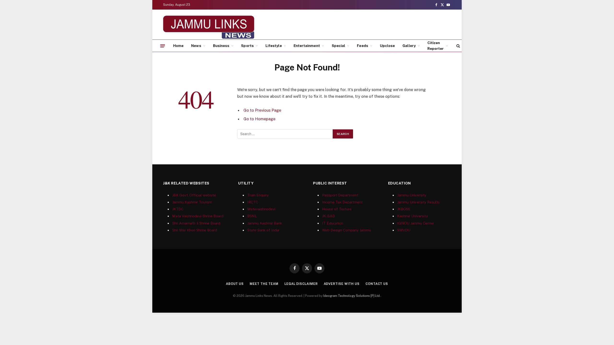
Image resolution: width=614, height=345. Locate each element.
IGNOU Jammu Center (415, 223)
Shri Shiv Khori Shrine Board (194, 230)
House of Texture (337, 209)
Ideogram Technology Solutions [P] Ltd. (352, 296)
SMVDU (403, 230)
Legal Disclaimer (301, 284)
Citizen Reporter (435, 46)
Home (178, 46)
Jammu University (411, 195)
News (196, 46)
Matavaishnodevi (261, 209)
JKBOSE (404, 209)
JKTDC (177, 209)
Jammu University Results (418, 202)
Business (221, 46)
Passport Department (340, 195)
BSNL (252, 216)
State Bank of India (263, 230)
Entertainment (307, 46)
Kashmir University (412, 216)
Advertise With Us (342, 284)
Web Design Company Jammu (346, 230)
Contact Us (377, 284)
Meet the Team (264, 284)
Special (338, 46)
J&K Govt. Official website (194, 195)
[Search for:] (285, 133)
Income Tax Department (342, 202)
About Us (235, 284)
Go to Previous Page (262, 110)
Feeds (362, 46)
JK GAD (328, 216)
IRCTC (252, 202)
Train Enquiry (258, 195)
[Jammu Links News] (208, 27)
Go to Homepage (259, 118)
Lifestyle (274, 46)
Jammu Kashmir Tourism (192, 202)
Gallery (409, 46)
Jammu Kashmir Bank (264, 223)
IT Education (332, 223)
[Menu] (162, 46)
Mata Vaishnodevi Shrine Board (197, 216)
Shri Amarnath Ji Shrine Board (196, 223)
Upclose (387, 46)
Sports (247, 46)
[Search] (457, 45)
